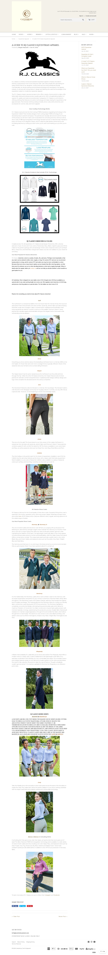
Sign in (81, 16)
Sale (83, 34)
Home (14, 34)
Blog (76, 34)
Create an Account (91, 16)
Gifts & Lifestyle (52, 34)
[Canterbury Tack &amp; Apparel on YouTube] (94, 942)
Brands (39, 34)
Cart (92, 19)
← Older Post (16, 916)
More (91, 34)
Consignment (66, 34)
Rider (21, 34)
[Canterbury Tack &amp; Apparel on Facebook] (89, 942)
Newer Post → (63, 916)
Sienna (30, 837)
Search (14, 942)
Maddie (34, 716)
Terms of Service (16, 944)
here (20, 516)
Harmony (35, 524)
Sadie (53, 734)
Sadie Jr (60, 734)
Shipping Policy (30, 942)
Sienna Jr (37, 837)
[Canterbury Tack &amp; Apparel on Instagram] (91, 942)
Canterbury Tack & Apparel (23, 948)
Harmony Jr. (43, 524)
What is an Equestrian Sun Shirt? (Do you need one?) (88, 70)
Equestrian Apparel (24, 39)
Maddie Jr (42, 716)
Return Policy (21, 942)
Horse (29, 34)
